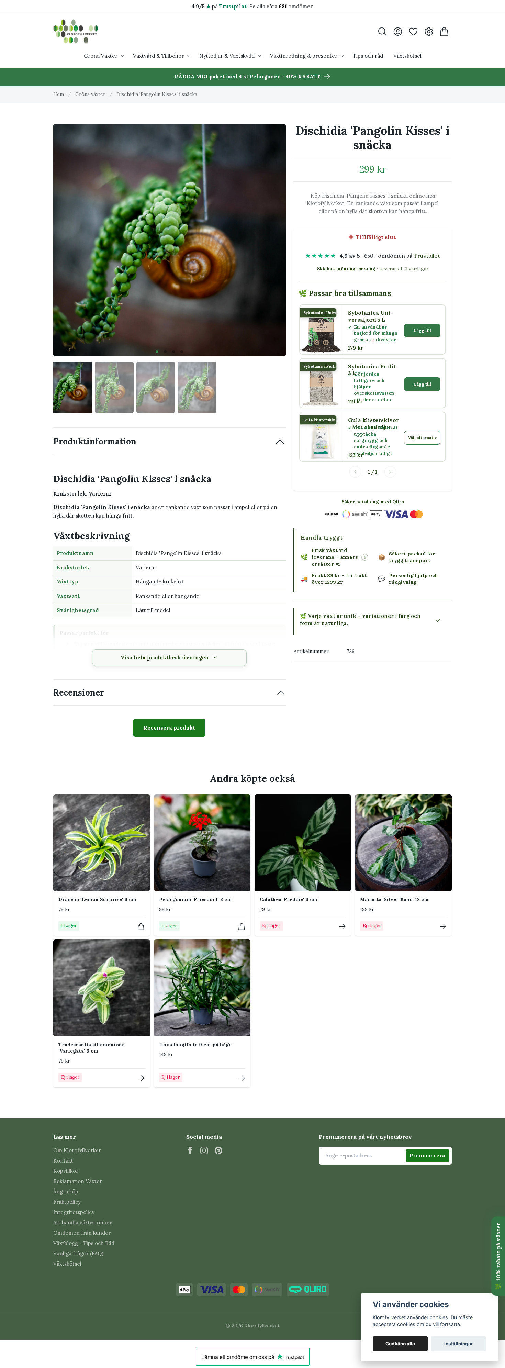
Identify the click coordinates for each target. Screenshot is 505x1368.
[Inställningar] (428, 31)
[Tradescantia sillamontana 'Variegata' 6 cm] (101, 987)
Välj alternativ (422, 437)
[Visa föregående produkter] (355, 472)
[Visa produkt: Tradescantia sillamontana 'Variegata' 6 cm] (141, 1078)
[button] (157, 351)
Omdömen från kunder (82, 1233)
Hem (58, 94)
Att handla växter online (83, 1222)
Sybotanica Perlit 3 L (372, 370)
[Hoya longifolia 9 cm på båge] (202, 987)
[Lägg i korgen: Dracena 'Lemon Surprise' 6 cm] (141, 927)
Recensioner (78, 693)
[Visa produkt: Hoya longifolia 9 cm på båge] (242, 1078)
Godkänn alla (400, 1343)
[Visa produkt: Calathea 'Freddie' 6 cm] (342, 927)
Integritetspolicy (73, 1212)
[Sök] (382, 31)
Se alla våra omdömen (281, 6)
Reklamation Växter (77, 1181)
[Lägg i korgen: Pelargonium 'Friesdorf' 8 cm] (242, 927)
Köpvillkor (65, 1171)
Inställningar (458, 1343)
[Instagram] (204, 1151)
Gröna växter (90, 94)
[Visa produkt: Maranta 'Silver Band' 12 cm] (443, 927)
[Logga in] (397, 31)
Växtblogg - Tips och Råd (83, 1243)
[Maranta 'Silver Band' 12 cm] (403, 842)
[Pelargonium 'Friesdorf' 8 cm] (202, 842)
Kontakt (63, 1160)
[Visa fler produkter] (390, 472)
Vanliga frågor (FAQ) (78, 1253)
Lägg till (422, 330)
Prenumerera (427, 1155)
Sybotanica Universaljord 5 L (370, 316)
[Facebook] (190, 1151)
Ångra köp (65, 1191)
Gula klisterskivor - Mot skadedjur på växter (373, 424)
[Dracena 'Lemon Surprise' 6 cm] (101, 842)
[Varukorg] (444, 31)
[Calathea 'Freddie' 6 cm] (303, 842)
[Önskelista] (413, 31)
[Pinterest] (219, 1151)
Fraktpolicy (67, 1202)
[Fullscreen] (169, 240)
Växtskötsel (67, 1263)
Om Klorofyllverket (77, 1150)
